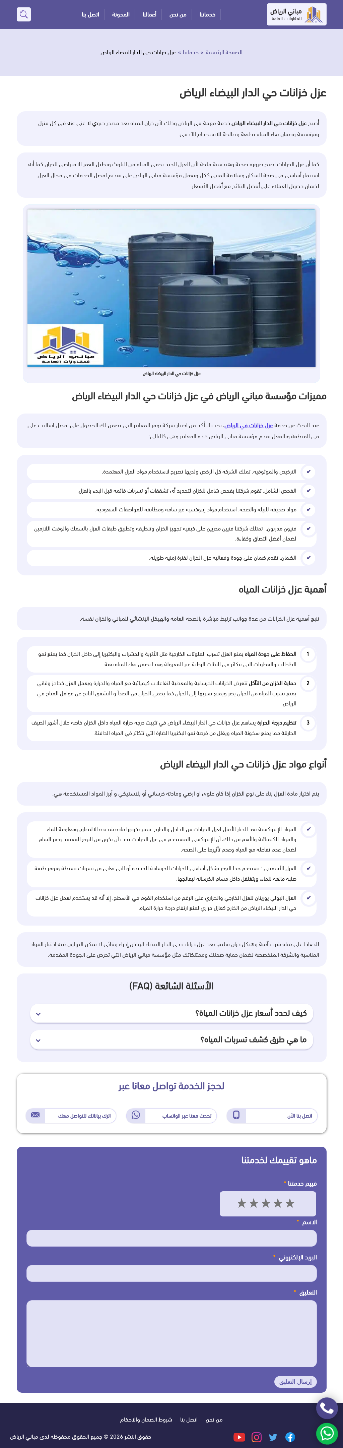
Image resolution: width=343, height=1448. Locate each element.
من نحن (178, 14)
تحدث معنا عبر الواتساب (186, 1116)
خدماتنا (207, 14)
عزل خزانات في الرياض (248, 425)
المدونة (121, 14)
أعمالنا (149, 14)
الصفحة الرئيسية (224, 52)
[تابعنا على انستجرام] (256, 1436)
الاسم (307, 1222)
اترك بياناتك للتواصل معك (84, 1116)
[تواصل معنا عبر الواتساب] (327, 1434)
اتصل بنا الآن (299, 1116)
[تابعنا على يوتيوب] (239, 1436)
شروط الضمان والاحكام (146, 1419)
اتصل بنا (90, 14)
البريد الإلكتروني (295, 1257)
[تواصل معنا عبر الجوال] (327, 1408)
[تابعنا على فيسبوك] (289, 1436)
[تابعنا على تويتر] (272, 1436)
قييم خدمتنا (300, 1183)
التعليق (305, 1292)
